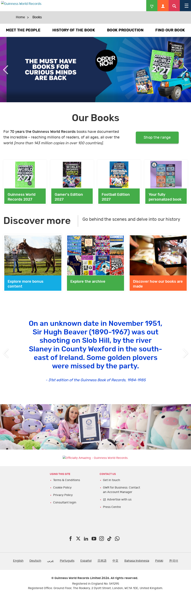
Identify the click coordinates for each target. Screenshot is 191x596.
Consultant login (64, 502)
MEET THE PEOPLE (23, 30)
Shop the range (157, 137)
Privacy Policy (63, 495)
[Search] (174, 5)
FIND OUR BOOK (170, 30)
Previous (5, 69)
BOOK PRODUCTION (125, 30)
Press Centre (112, 506)
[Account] (163, 5)
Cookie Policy (62, 487)
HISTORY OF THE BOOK (73, 30)
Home (20, 17)
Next (185, 69)
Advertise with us (119, 499)
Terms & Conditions (66, 480)
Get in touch (111, 480)
